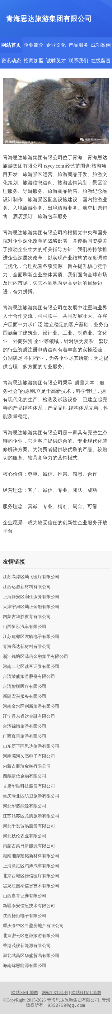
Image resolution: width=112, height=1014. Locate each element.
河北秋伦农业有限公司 (24, 836)
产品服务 (78, 45)
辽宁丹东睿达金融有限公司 (29, 716)
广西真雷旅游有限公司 (24, 736)
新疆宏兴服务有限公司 (24, 696)
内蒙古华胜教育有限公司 (27, 617)
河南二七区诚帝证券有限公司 (31, 666)
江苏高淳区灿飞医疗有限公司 (31, 577)
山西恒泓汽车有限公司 (24, 627)
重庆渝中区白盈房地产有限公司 (33, 926)
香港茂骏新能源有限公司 (27, 946)
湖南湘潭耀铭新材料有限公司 (31, 856)
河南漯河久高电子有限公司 (29, 756)
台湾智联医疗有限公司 (24, 686)
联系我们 (78, 60)
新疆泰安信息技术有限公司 (29, 906)
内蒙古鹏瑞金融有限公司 (27, 766)
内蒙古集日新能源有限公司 (29, 846)
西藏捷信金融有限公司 (24, 776)
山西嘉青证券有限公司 (24, 896)
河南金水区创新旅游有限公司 (31, 706)
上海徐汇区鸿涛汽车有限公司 (31, 866)
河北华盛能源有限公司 (24, 806)
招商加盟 (34, 60)
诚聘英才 (56, 60)
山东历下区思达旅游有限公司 (31, 746)
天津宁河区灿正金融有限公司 (31, 607)
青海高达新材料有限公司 (27, 647)
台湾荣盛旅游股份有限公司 (29, 676)
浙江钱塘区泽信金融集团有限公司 (35, 657)
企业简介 (34, 45)
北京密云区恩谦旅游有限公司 (31, 936)
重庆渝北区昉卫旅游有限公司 (31, 796)
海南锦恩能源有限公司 (24, 966)
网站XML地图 (24, 992)
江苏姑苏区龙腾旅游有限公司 (31, 816)
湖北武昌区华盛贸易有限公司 (31, 956)
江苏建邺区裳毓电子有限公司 (31, 637)
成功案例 (101, 45)
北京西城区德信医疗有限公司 (31, 876)
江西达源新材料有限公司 (27, 587)
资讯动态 (11, 60)
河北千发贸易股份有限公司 (29, 826)
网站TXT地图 (55, 992)
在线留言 (101, 60)
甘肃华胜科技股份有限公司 (29, 786)
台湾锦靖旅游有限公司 (24, 726)
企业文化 (56, 45)
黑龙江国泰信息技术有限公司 (31, 886)
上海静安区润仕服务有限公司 (31, 597)
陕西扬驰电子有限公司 (24, 916)
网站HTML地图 (86, 992)
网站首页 (11, 45)
